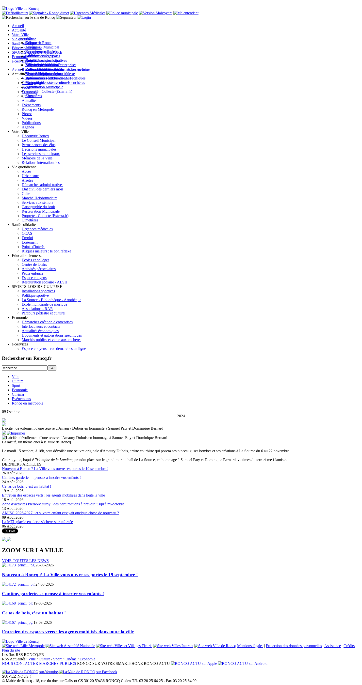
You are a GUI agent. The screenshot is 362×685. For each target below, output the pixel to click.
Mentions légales (250, 646)
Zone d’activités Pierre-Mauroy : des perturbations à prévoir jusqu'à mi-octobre (63, 504)
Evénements (21, 399)
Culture (17, 381)
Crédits (349, 646)
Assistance (332, 646)
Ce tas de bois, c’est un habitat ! (26, 486)
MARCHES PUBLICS (57, 663)
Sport (16, 385)
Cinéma (18, 394)
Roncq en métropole (27, 403)
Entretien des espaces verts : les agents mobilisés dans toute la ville (53, 495)
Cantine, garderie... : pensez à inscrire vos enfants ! (41, 477)
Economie (20, 390)
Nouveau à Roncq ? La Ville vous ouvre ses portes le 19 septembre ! (55, 469)
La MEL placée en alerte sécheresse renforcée (37, 522)
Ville (15, 376)
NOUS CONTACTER (20, 663)
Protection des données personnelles (294, 646)
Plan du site (11, 650)
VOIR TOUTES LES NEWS (25, 561)
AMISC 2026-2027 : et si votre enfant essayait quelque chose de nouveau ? (60, 513)
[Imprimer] (16, 433)
